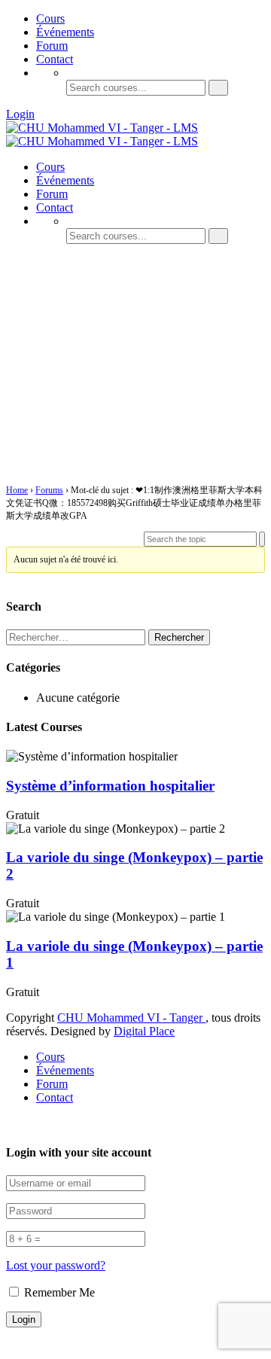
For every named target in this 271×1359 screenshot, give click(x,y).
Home (17, 490)
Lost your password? (55, 1265)
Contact (54, 59)
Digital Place (144, 1031)
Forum (52, 45)
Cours (50, 18)
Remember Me (58, 1292)
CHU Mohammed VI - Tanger (131, 1017)
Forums (49, 490)
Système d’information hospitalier (110, 786)
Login (20, 114)
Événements (65, 32)
